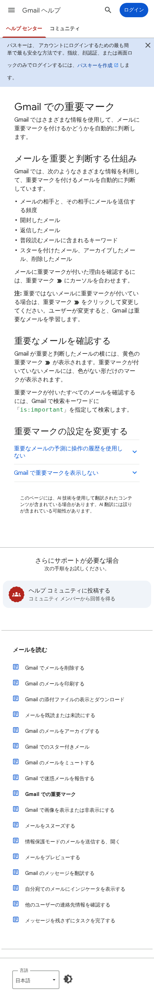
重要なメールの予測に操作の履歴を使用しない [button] (68, 452)
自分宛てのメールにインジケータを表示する (75, 889)
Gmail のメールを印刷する (55, 683)
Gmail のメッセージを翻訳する (60, 873)
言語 (24, 970)
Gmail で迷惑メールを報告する (60, 778)
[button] (11, 10)
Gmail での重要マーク (50, 794)
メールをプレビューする (52, 857)
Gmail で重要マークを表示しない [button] (56, 473)
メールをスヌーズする (50, 826)
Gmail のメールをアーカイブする (62, 731)
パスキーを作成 (94, 65)
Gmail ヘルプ (41, 10)
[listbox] (35, 979)
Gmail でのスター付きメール (57, 747)
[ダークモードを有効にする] (68, 979)
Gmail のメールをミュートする (60, 762)
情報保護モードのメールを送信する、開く (72, 841)
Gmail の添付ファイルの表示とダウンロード (75, 699)
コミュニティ (65, 28)
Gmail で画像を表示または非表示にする (70, 810)
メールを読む (30, 650)
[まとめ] (148, 46)
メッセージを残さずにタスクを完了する (70, 920)
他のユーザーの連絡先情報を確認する (67, 904)
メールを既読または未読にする (60, 715)
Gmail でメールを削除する (55, 668)
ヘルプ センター (24, 28)
